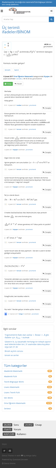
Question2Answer (20, 459)
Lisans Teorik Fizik (12, 392)
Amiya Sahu (31, 455)
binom (7, 70)
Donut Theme (8, 455)
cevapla (48, 108)
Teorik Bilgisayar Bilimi (14, 382)
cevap (9, 84)
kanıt (16, 70)
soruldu (19, 79)
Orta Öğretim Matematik (23, 76)
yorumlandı (32, 105)
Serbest (7, 408)
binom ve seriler (12, 355)
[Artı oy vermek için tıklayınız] (5, 45)
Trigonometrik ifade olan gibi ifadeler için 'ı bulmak (27, 336)
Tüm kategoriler (15, 365)
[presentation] (11, 52)
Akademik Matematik (13, 371)
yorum (19, 84)
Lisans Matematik (11, 387)
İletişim (4, 444)
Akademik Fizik (10, 376)
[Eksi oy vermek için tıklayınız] (5, 47)
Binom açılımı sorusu (14, 351)
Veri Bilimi (8, 398)
